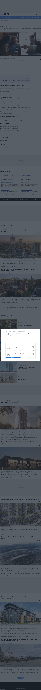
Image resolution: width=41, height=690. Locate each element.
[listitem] (20, 344)
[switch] (33, 347)
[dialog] (20, 345)
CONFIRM (13, 357)
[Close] (38, 331)
